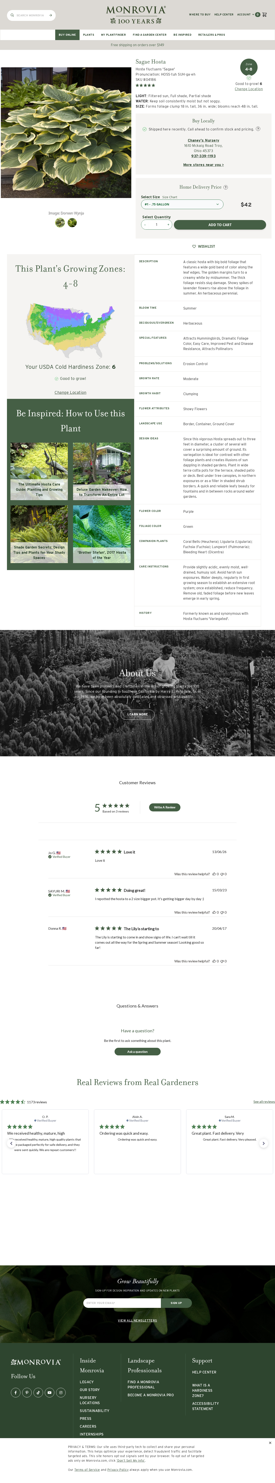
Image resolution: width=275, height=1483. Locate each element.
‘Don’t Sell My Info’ (131, 1460)
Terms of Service (87, 1469)
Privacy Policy (118, 1469)
